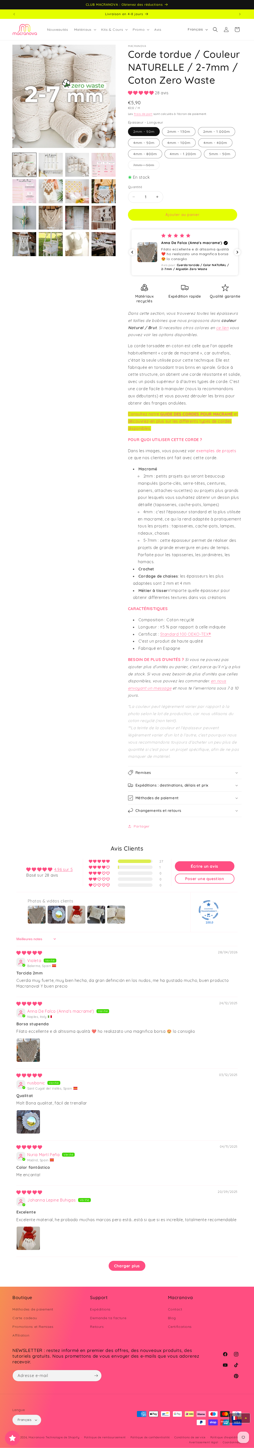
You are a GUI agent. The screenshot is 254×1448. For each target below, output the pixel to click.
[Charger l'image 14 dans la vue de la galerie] (51, 244)
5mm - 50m (219, 154)
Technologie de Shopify (62, 1437)
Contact (175, 1309)
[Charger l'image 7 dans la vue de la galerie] (77, 191)
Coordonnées (232, 1442)
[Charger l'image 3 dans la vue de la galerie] (77, 165)
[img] (29, 952)
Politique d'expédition (226, 1437)
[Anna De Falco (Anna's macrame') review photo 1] (28, 1050)
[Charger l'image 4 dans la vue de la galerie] (103, 165)
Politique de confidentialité (150, 1437)
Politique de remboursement (105, 1437)
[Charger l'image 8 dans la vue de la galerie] (103, 191)
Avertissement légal (203, 1442)
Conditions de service (190, 1437)
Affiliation (21, 1335)
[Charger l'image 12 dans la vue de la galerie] (103, 218)
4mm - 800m (145, 154)
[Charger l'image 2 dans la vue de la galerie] (51, 165)
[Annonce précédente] (14, 14)
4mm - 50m (144, 142)
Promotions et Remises (33, 1326)
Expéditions (100, 1309)
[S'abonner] (96, 1375)
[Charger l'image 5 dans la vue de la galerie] (24, 191)
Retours (97, 1326)
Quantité (135, 187)
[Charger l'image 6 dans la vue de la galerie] (51, 191)
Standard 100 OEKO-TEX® (185, 634)
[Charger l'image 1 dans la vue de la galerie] (24, 165)
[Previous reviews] (132, 252)
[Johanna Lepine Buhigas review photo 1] (28, 1238)
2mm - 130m (178, 131)
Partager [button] (142, 826)
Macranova (37, 1437)
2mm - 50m (144, 131)
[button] (84, 29)
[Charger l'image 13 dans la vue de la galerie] (24, 244)
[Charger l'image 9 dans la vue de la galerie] (24, 218)
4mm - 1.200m (183, 154)
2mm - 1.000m (216, 131)
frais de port (143, 114)
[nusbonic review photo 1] (28, 1122)
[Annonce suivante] (239, 14)
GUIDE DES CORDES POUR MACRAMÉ (196, 414)
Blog (172, 1318)
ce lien (222, 327)
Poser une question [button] (204, 878)
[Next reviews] (237, 252)
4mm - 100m (178, 142)
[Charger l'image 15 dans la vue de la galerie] (77, 244)
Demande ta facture (108, 1318)
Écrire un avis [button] (204, 866)
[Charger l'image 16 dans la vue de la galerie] (103, 244)
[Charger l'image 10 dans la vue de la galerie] (51, 218)
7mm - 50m (146, 166)
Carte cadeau (24, 1318)
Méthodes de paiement (32, 1309)
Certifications (180, 1326)
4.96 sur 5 (63, 869)
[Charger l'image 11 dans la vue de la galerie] (77, 218)
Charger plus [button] (127, 1265)
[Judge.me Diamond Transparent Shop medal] (209, 910)
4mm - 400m (215, 142)
